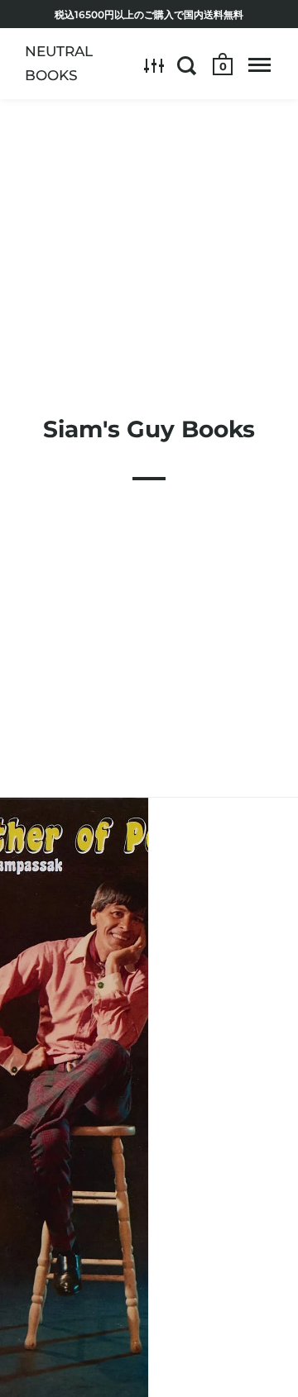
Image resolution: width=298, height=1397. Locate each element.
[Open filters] (154, 65)
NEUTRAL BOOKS (59, 63)
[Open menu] (259, 65)
